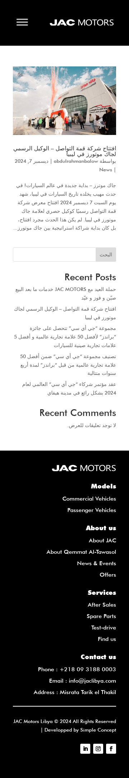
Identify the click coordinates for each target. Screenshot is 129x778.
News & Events (96, 563)
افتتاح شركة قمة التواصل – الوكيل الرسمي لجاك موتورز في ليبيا (64, 151)
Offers (108, 574)
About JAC (102, 540)
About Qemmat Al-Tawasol (81, 551)
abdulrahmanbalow (76, 161)
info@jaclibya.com (92, 680)
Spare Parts (101, 616)
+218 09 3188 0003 (87, 669)
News (105, 169)
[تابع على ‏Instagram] (98, 749)
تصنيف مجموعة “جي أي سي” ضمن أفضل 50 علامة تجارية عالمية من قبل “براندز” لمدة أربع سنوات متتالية (68, 364)
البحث (106, 254)
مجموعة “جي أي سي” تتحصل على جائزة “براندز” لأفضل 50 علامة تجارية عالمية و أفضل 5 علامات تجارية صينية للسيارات (65, 336)
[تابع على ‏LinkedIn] (85, 749)
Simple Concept (98, 730)
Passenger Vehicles (91, 510)
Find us (107, 639)
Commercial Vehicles (89, 498)
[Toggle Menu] (22, 22)
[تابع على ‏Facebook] (111, 749)
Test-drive (103, 627)
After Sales (102, 604)
